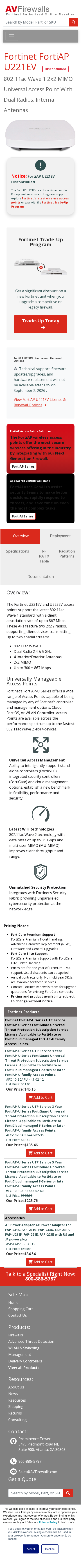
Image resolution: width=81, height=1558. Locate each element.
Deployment (60, 535)
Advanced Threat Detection (31, 1341)
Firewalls (15, 1335)
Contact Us (17, 1315)
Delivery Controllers (25, 1361)
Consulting (17, 1419)
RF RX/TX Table (44, 556)
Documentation (40, 576)
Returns (15, 1413)
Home (13, 1302)
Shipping (15, 1406)
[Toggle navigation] (11, 36)
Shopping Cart (20, 1308)
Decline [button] (50, 1549)
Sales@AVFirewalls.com (37, 1471)
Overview (21, 535)
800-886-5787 (29, 1461)
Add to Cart (42, 1097)
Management (19, 1354)
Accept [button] (31, 1549)
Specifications (17, 551)
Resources (17, 1400)
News (13, 1393)
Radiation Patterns (67, 554)
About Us (16, 1387)
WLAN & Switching (23, 1347)
